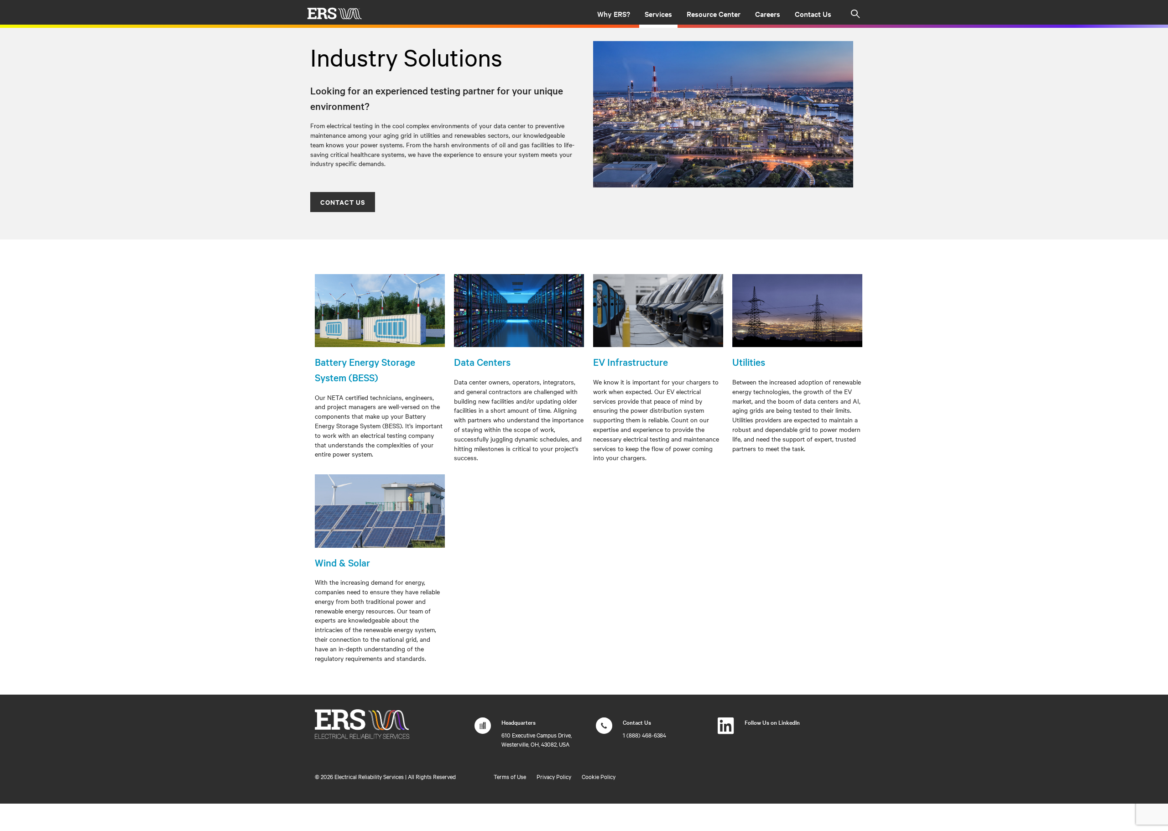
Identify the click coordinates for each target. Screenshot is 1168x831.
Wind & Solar (342, 562)
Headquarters (518, 722)
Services (658, 14)
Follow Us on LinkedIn (772, 722)
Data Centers (482, 361)
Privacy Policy (554, 776)
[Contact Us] (604, 730)
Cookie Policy (598, 776)
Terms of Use (510, 776)
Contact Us (813, 14)
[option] (723, 114)
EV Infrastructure (630, 361)
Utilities (748, 361)
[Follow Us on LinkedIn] (726, 730)
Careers (767, 14)
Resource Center (713, 14)
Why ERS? (613, 14)
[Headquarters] (482, 730)
